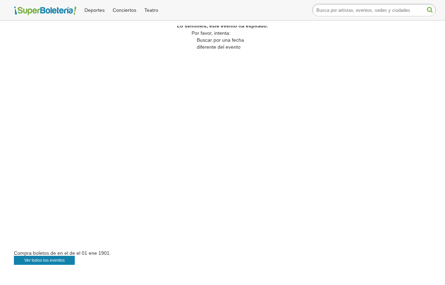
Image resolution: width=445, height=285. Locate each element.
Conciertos (124, 10)
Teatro (151, 10)
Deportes (94, 10)
